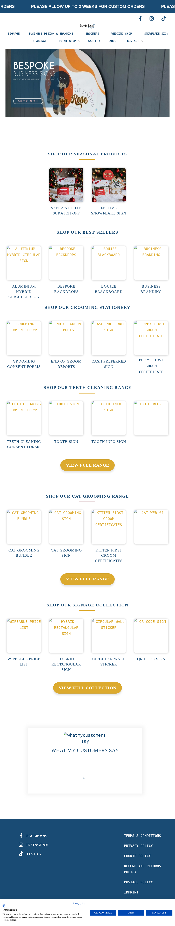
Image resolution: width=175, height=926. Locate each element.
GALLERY (94, 41)
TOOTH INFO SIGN (108, 441)
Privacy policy (79, 903)
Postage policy (138, 882)
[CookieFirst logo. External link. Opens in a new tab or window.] (4, 906)
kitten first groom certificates (108, 555)
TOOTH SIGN (66, 441)
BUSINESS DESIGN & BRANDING (51, 33)
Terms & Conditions (142, 836)
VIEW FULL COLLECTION (87, 688)
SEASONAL (39, 41)
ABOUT (113, 41)
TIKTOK (33, 854)
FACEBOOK (36, 836)
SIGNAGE (14, 33)
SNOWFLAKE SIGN (156, 33)
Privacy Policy (138, 846)
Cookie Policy (137, 856)
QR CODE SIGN (151, 659)
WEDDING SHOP (121, 33)
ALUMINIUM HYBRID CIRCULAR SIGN (23, 291)
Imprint (131, 892)
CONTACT (133, 41)
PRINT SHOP (67, 41)
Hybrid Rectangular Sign (66, 664)
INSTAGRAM (37, 845)
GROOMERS (92, 33)
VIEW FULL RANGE (87, 465)
